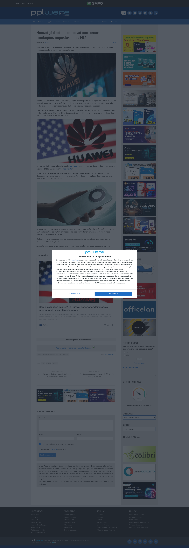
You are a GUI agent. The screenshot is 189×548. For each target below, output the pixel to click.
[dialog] (94, 274)
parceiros (75, 260)
